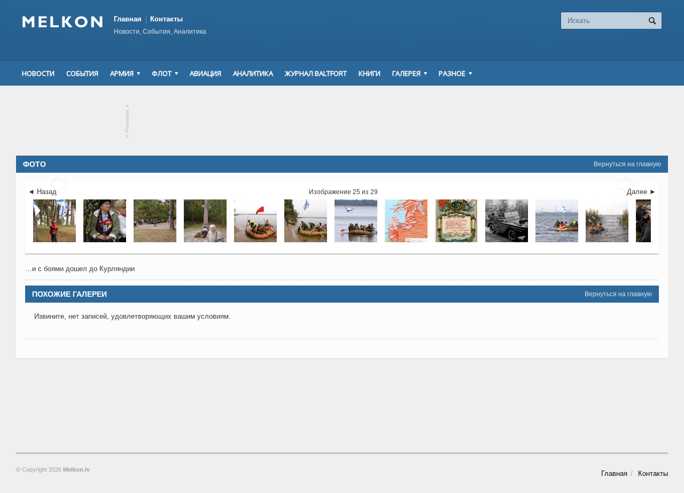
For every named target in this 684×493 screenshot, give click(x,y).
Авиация (205, 73)
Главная (128, 19)
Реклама (127, 121)
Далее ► (641, 192)
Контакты (166, 19)
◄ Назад (42, 192)
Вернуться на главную (627, 164)
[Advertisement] (342, 121)
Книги (369, 73)
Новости (38, 73)
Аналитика (253, 73)
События (82, 73)
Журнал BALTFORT (316, 73)
